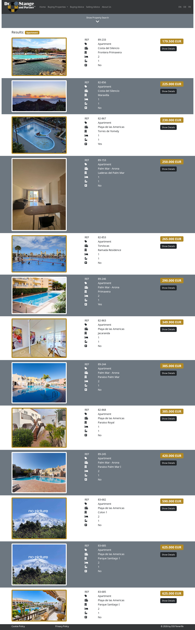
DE (184, 6)
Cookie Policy (18, 626)
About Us (106, 6)
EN (180, 6)
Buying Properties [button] (57, 6)
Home (43, 6)
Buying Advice (77, 6)
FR (189, 6)
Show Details (168, 48)
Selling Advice (93, 6)
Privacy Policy (62, 626)
